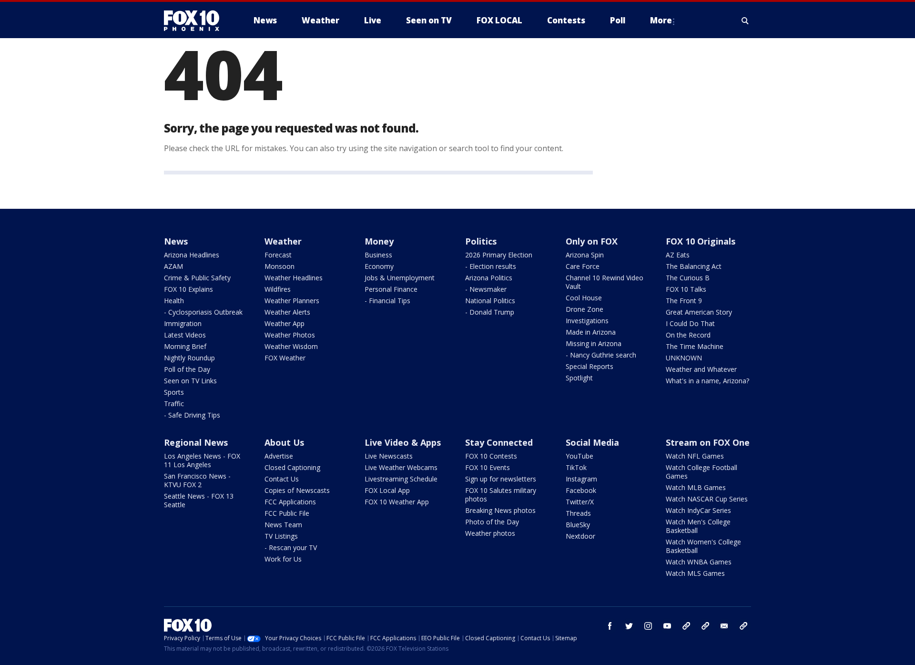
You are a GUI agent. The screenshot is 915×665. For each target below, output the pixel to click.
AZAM (173, 266)
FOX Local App (387, 490)
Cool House (584, 297)
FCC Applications (290, 501)
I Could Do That (690, 323)
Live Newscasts (389, 455)
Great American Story (699, 312)
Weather (283, 241)
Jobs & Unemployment (400, 277)
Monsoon (279, 266)
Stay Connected (499, 442)
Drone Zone (584, 309)
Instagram (581, 478)
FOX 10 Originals (700, 241)
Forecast (278, 254)
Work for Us (283, 558)
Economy (379, 266)
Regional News (196, 442)
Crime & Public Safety (197, 277)
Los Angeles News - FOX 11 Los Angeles (202, 460)
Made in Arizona (591, 332)
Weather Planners (291, 300)
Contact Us (281, 478)
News (176, 241)
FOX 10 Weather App (397, 501)
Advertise (278, 455)
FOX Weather (284, 357)
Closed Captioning (292, 467)
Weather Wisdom (291, 346)
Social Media (592, 442)
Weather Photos (289, 334)
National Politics (490, 300)
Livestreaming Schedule (401, 478)
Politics (481, 241)
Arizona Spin (585, 254)
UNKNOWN (684, 357)
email (724, 626)
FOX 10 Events (487, 467)
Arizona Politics (488, 277)
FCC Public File (286, 513)
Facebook (581, 490)
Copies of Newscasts (297, 490)
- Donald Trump (489, 312)
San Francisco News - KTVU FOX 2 (197, 480)
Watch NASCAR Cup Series (707, 498)
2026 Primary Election (498, 254)
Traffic (174, 403)
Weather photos (490, 533)
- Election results (490, 266)
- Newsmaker (486, 289)
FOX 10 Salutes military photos (500, 494)
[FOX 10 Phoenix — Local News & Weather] (195, 20)
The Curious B (688, 277)
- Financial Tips (387, 300)
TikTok (576, 467)
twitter (629, 626)
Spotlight (579, 377)
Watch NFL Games (695, 455)
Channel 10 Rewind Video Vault (604, 282)
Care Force (583, 266)
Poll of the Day (187, 369)
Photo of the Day (492, 521)
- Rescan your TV (290, 547)
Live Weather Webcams (401, 467)
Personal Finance (391, 289)
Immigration (183, 323)
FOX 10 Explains (188, 289)
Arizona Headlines (191, 254)
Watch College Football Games (701, 472)
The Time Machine (694, 346)
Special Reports (589, 366)
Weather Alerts (287, 312)
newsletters (743, 626)
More (661, 20)
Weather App (284, 323)
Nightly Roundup (189, 357)
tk (686, 626)
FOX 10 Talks (686, 289)
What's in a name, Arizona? (707, 380)
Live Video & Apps (403, 442)
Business (378, 254)
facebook (610, 626)
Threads (578, 513)
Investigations (587, 320)
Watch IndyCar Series (698, 510)
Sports (174, 392)
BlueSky (578, 524)
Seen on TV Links (190, 380)
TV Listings (281, 536)
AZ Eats (678, 254)
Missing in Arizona (593, 343)
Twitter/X (580, 501)
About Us (284, 442)
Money (379, 241)
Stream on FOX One (708, 442)
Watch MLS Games (695, 573)
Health (174, 300)
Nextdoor (580, 536)
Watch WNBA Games (699, 561)
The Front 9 (684, 300)
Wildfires (277, 289)
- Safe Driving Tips (192, 414)
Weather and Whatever (701, 369)
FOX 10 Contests (491, 455)
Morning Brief (185, 346)
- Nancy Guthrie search (601, 354)
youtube (667, 626)
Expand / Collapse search (745, 20)
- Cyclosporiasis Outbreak (203, 312)
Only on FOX (592, 241)
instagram (648, 626)
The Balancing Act (694, 266)
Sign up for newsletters (500, 478)
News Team (283, 524)
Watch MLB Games (696, 487)
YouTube (579, 455)
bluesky (705, 626)
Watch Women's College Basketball (703, 546)
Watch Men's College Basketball (698, 526)
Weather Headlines (293, 277)
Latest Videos (185, 334)
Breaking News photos (500, 510)
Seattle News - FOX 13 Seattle (199, 500)
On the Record (688, 334)
